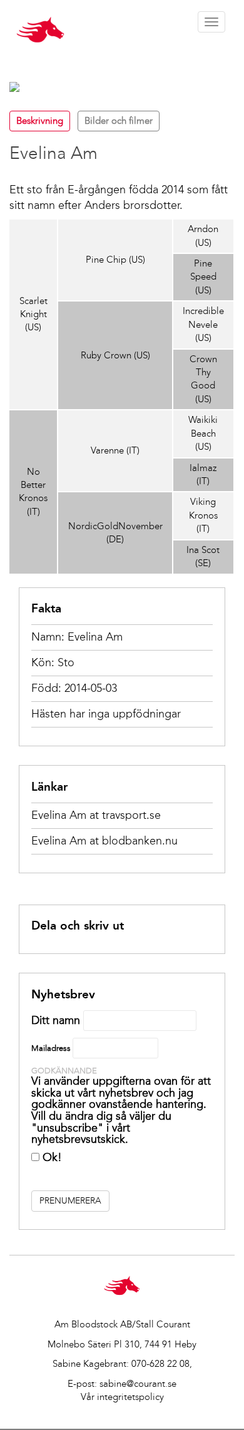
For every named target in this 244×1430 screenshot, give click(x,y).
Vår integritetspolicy (122, 1396)
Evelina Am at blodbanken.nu (104, 841)
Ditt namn (55, 1020)
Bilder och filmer (118, 120)
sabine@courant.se (137, 1383)
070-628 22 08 (160, 1363)
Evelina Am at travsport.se (96, 815)
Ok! (50, 1157)
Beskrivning (39, 120)
